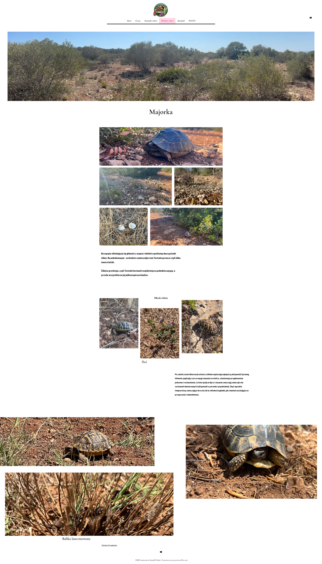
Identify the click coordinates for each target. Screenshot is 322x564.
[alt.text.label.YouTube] (310, 17)
